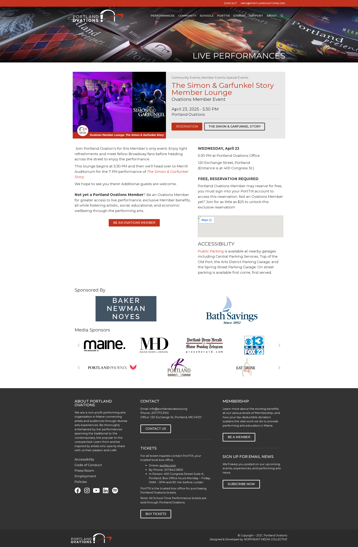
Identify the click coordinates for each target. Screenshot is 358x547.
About (272, 15)
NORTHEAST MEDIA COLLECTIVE (265, 539)
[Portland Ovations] (99, 16)
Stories (239, 15)
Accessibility (84, 459)
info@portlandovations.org (168, 409)
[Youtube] (96, 490)
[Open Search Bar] (282, 16)
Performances (163, 15)
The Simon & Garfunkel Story (234, 126)
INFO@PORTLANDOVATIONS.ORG (263, 3)
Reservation (187, 126)
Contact (230, 3)
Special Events (237, 77)
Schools (206, 15)
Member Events (213, 77)
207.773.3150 (160, 413)
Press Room (84, 470)
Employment (85, 476)
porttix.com (167, 465)
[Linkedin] (106, 490)
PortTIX (223, 15)
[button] (78, 345)
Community (187, 15)
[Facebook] (78, 490)
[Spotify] (115, 490)
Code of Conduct (88, 465)
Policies (81, 482)
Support (256, 15)
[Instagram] (87, 490)
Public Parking (211, 251)
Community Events (186, 77)
